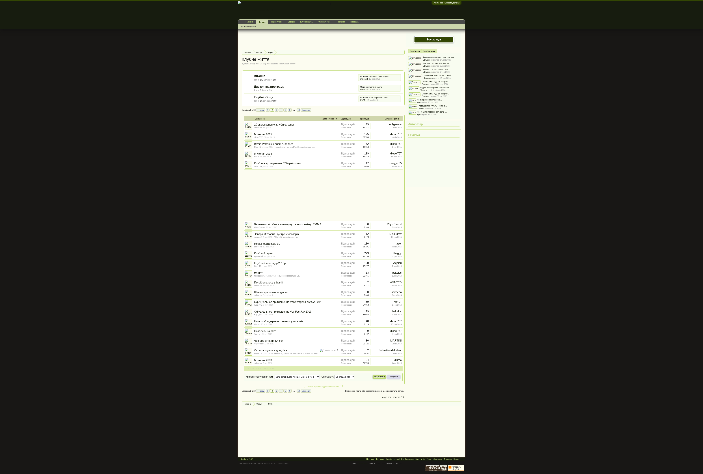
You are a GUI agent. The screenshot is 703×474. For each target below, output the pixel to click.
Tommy (257, 334)
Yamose (423, 90)
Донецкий (258, 256)
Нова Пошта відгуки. (267, 243)
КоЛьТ (398, 301)
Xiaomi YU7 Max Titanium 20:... (437, 69)
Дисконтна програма (269, 86)
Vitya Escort (259, 227)
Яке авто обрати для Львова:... (437, 63)
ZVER (363, 100)
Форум (262, 22)
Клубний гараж (263, 253)
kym (419, 102)
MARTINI (258, 166)
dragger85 (396, 163)
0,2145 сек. (362, 463)
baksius (397, 272)
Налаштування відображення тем (323, 386)
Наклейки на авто (265, 331)
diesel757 (364, 89)
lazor (399, 243)
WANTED (396, 282)
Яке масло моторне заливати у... (432, 112)
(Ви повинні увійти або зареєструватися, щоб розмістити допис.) (375, 391)
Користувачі (276, 22)
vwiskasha (297, 353)
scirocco (258, 127)
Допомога (437, 459)
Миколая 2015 (263, 134)
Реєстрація (434, 39)
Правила (354, 22)
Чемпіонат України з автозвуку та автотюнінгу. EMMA (287, 224)
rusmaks (279, 147)
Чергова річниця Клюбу (269, 340)
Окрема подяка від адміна (270, 350)
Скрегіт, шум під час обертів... (435, 82)
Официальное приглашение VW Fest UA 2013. (283, 311)
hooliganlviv (395, 124)
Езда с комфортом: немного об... (435, 88)
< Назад (260, 110)
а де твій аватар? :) (393, 397)
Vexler (421, 108)
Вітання (259, 76)
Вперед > (306, 110)
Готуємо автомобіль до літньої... (438, 75)
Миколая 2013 (263, 360)
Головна (249, 22)
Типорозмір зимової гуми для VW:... (439, 57)
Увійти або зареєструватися (447, 3)
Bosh (256, 157)
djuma (398, 360)
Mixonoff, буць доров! (379, 76)
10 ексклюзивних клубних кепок (274, 124)
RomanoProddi (292, 147)
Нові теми (415, 51)
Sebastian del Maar (390, 350)
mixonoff (364, 79)
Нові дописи (429, 51)
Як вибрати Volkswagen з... (429, 100)
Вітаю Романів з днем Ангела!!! (273, 144)
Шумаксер (428, 60)
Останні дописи (248, 26)
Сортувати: (327, 376)
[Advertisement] (308, 39)
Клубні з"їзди (263, 97)
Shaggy (397, 253)
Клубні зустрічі (324, 22)
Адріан (397, 263)
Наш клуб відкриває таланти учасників (278, 321)
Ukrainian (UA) (246, 459)
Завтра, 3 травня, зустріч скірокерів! (277, 234)
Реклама (414, 135)
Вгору (456, 459)
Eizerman (426, 84)
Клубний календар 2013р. (270, 263)
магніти (258, 272)
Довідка (291, 22)
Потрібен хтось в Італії (268, 282)
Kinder (257, 324)
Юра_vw (258, 305)
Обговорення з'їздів (378, 97)
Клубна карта (375, 87)
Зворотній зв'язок (423, 459)
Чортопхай (259, 344)
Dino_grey (395, 233)
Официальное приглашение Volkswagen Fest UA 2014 (287, 302)
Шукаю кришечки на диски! (271, 292)
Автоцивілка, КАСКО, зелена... (433, 106)
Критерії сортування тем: (260, 376)
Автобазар (415, 124)
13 (298, 110)
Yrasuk (286, 353)
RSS (356, 77)
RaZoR (281, 276)
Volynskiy (278, 237)
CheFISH (258, 147)
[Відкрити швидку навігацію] (402, 52)
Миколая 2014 (263, 153)
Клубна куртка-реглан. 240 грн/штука (277, 163)
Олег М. (257, 266)
